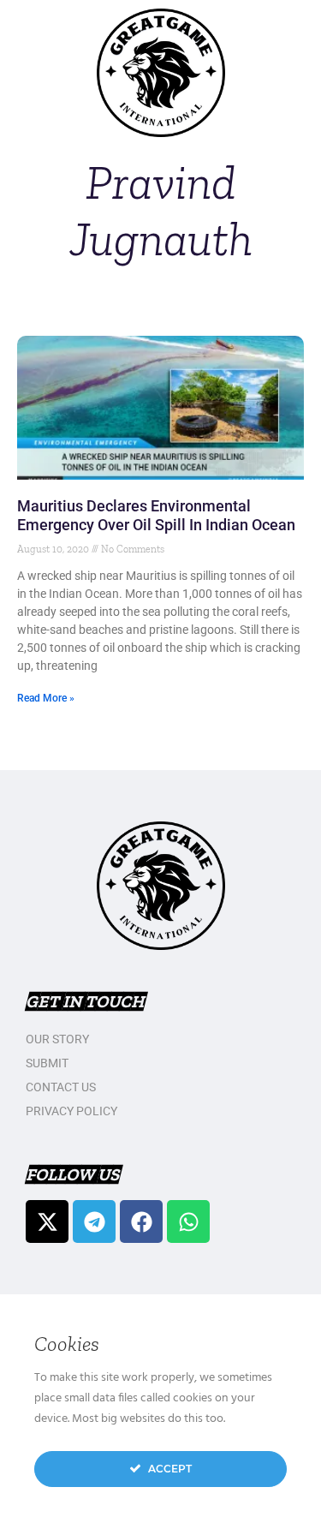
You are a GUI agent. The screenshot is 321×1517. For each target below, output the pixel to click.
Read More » (45, 698)
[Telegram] (94, 1221)
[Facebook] (141, 1221)
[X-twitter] (47, 1221)
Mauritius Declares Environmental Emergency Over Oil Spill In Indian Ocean (156, 515)
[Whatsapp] (188, 1221)
